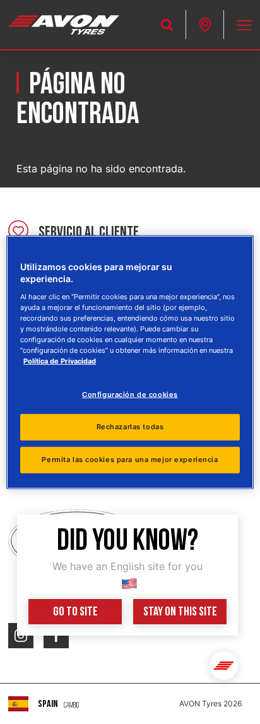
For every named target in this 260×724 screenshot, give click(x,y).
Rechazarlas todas (130, 426)
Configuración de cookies (130, 394)
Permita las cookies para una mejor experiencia (130, 459)
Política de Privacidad (59, 361)
